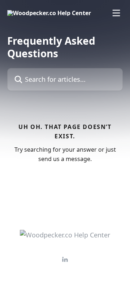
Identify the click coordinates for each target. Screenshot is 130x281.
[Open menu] (116, 13)
